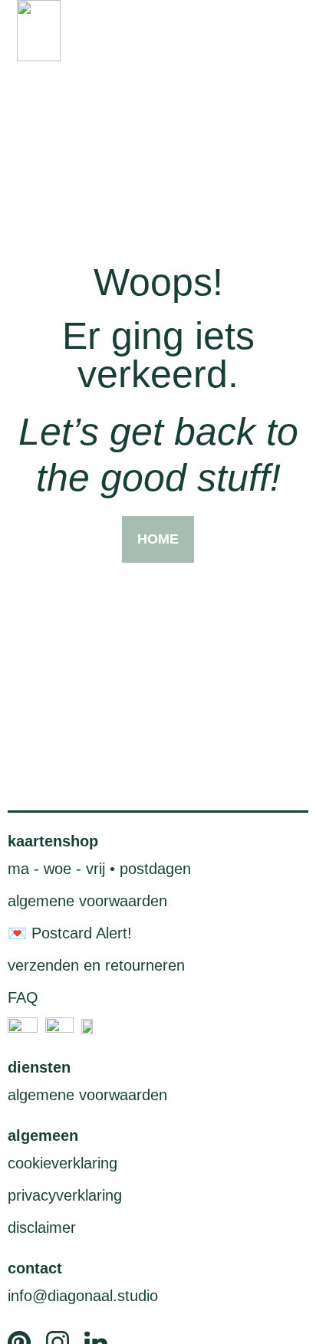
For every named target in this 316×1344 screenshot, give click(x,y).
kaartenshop (53, 841)
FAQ (23, 997)
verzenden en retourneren (96, 965)
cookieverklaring (62, 1163)
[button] (287, 31)
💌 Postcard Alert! (70, 933)
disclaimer (42, 1227)
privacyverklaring (65, 1195)
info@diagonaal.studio (83, 1295)
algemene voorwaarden (87, 900)
